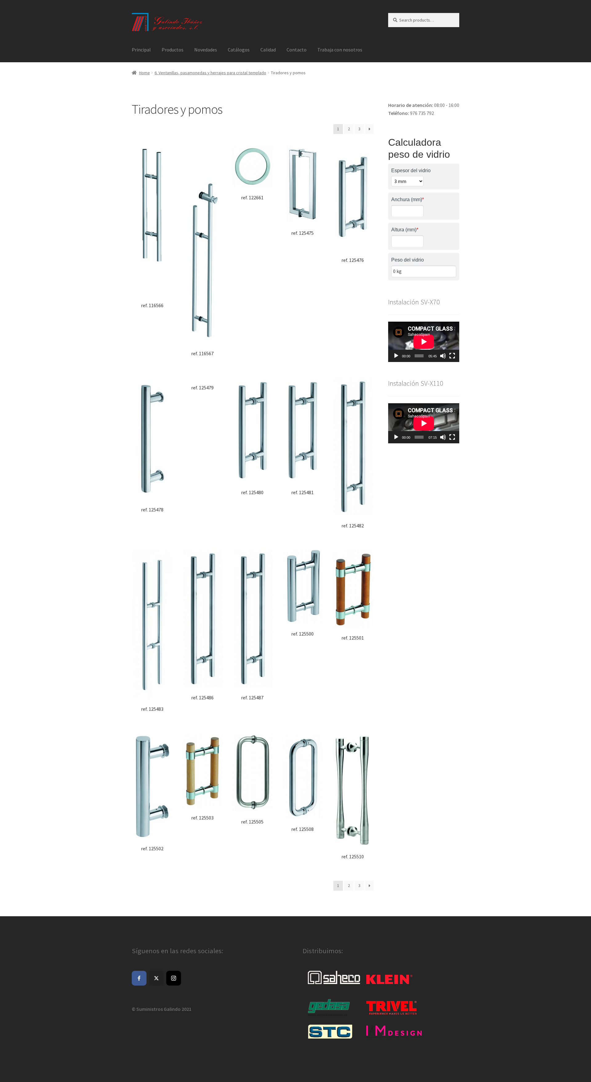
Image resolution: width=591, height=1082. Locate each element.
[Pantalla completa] (452, 356)
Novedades (205, 50)
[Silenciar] (443, 356)
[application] (423, 342)
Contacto (297, 50)
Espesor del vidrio (411, 170)
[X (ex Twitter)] (156, 978)
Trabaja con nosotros (339, 50)
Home (144, 72)
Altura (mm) (404, 229)
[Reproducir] (396, 356)
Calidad (268, 50)
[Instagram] (173, 978)
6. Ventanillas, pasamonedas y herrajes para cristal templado (210, 72)
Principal (141, 50)
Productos (172, 50)
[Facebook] (139, 978)
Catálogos (239, 50)
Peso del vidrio (407, 259)
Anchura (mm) (407, 199)
